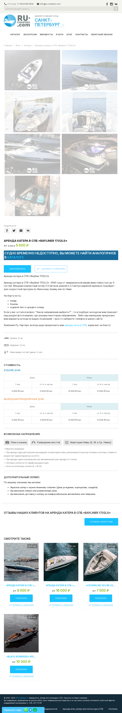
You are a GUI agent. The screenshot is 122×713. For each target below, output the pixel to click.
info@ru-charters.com (50, 4)
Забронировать (17, 269)
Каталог (15, 34)
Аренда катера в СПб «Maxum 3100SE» (69, 585)
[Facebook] (107, 4)
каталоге (15, 257)
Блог (69, 34)
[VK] (116, 4)
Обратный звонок (102, 34)
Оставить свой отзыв (101, 522)
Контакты (81, 34)
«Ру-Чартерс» (21, 698)
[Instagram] (111, 4)
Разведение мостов (48, 442)
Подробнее (21, 598)
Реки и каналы (19, 442)
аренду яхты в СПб (76, 325)
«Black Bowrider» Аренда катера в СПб (30, 656)
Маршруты (46, 34)
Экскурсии (30, 34)
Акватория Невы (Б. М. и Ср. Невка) (90, 442)
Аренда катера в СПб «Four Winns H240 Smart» (35, 585)
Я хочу (60, 34)
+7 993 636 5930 (25, 4)
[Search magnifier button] (116, 8)
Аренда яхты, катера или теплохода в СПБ (83, 709)
